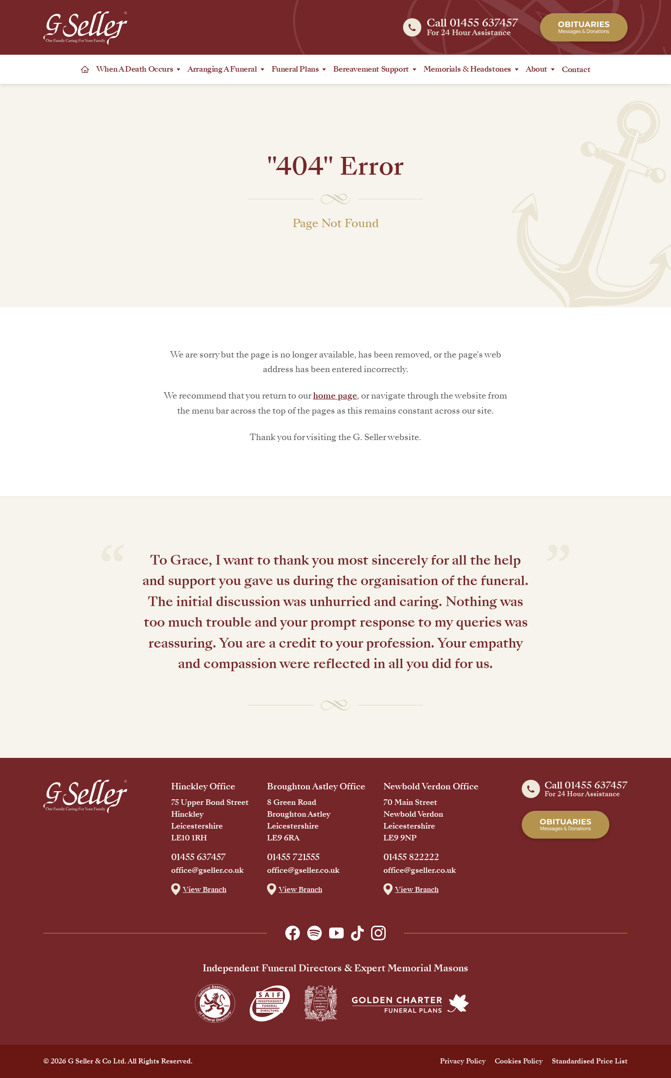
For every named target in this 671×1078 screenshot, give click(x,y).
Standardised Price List (590, 1061)
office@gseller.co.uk (207, 870)
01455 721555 (293, 857)
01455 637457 (198, 857)
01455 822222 (411, 857)
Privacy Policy (463, 1061)
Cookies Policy (519, 1061)
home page (335, 395)
